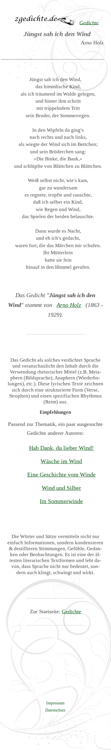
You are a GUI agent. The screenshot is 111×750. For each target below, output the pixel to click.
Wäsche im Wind (61, 461)
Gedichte (71, 611)
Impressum (55, 703)
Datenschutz (55, 710)
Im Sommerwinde (61, 501)
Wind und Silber (61, 488)
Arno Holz (69, 305)
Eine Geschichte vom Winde (61, 474)
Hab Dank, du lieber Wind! (61, 448)
